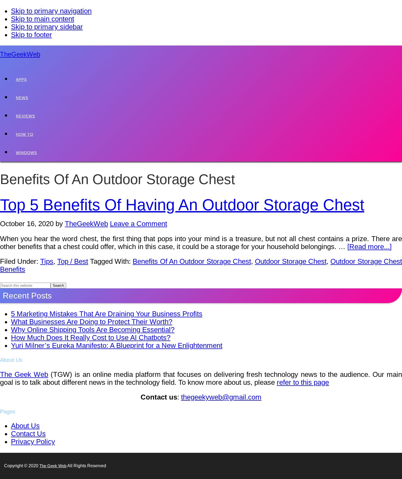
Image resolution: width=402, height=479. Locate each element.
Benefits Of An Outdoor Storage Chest (192, 261)
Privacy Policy (33, 441)
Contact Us (28, 433)
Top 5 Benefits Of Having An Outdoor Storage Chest (182, 205)
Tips (46, 261)
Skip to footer (31, 35)
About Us (25, 426)
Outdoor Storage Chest (291, 261)
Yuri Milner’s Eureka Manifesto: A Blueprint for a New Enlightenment (116, 345)
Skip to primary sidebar (47, 27)
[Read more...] (369, 246)
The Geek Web (24, 374)
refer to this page (303, 382)
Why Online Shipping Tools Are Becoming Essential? (92, 329)
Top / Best (72, 261)
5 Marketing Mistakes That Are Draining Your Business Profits (106, 314)
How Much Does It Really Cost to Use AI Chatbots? (90, 337)
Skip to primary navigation (51, 11)
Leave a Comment (138, 223)
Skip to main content (42, 19)
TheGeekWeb (20, 54)
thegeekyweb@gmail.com (221, 397)
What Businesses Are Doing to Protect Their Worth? (91, 322)
